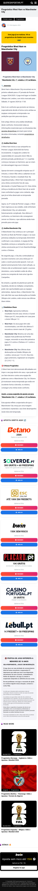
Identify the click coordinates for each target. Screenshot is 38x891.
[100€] (19, 496)
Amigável (5, 790)
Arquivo (4, 884)
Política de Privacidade (28, 883)
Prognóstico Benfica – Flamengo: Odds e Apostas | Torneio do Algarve (16, 795)
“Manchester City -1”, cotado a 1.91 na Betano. (19, 80)
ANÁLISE (20, 449)
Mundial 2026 (7, 754)
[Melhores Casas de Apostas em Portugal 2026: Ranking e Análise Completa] (12, 2)
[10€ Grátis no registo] (19, 561)
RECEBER (20, 445)
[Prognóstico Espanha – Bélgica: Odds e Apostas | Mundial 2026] (19, 814)
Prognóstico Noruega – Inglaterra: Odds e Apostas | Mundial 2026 (16, 759)
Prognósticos (20, 19)
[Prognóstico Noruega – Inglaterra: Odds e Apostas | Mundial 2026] (19, 742)
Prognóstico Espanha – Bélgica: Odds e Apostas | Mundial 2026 (15, 831)
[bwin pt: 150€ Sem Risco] (19, 528)
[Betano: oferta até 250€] (19, 432)
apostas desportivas (8, 131)
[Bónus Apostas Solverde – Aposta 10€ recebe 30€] (19, 462)
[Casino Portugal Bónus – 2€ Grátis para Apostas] (19, 595)
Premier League (7, 19)
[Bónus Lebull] (19, 629)
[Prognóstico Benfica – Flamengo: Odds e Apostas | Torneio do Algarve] (19, 778)
